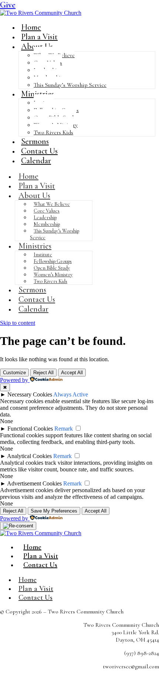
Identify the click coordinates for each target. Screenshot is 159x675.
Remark (63, 428)
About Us (37, 46)
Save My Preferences (54, 511)
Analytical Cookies (29, 456)
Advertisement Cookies (34, 483)
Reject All (43, 372)
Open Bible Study (52, 268)
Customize (14, 372)
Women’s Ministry (53, 274)
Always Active (70, 394)
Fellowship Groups (53, 261)
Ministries (37, 94)
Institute (43, 254)
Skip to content (17, 323)
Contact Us (36, 299)
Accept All (72, 372)
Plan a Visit (36, 186)
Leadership (45, 217)
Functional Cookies (30, 428)
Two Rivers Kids (53, 132)
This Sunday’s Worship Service (70, 85)
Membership (47, 224)
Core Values (47, 211)
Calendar (36, 160)
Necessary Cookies (29, 394)
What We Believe (52, 204)
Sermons (32, 289)
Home (28, 176)
